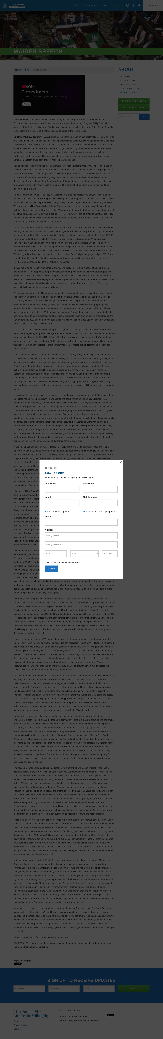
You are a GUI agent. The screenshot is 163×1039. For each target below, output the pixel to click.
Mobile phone (90, 497)
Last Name (88, 483)
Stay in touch (55, 472)
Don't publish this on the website (63, 562)
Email (48, 497)
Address (49, 530)
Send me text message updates (100, 511)
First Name (50, 483)
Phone (48, 516)
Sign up (52, 468)
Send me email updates (58, 511)
